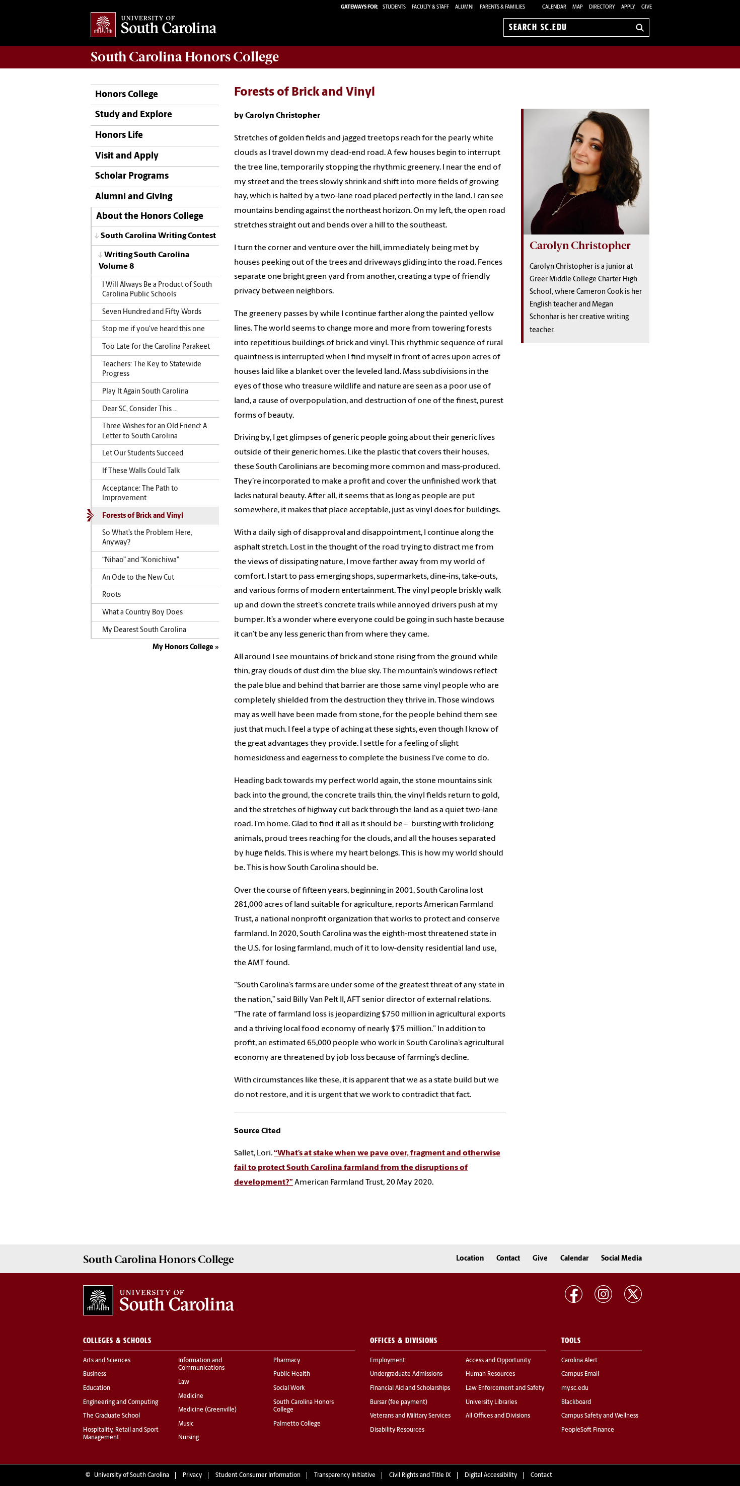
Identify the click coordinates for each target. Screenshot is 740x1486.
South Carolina (185, 56)
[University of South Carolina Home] (153, 25)
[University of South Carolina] (158, 1300)
